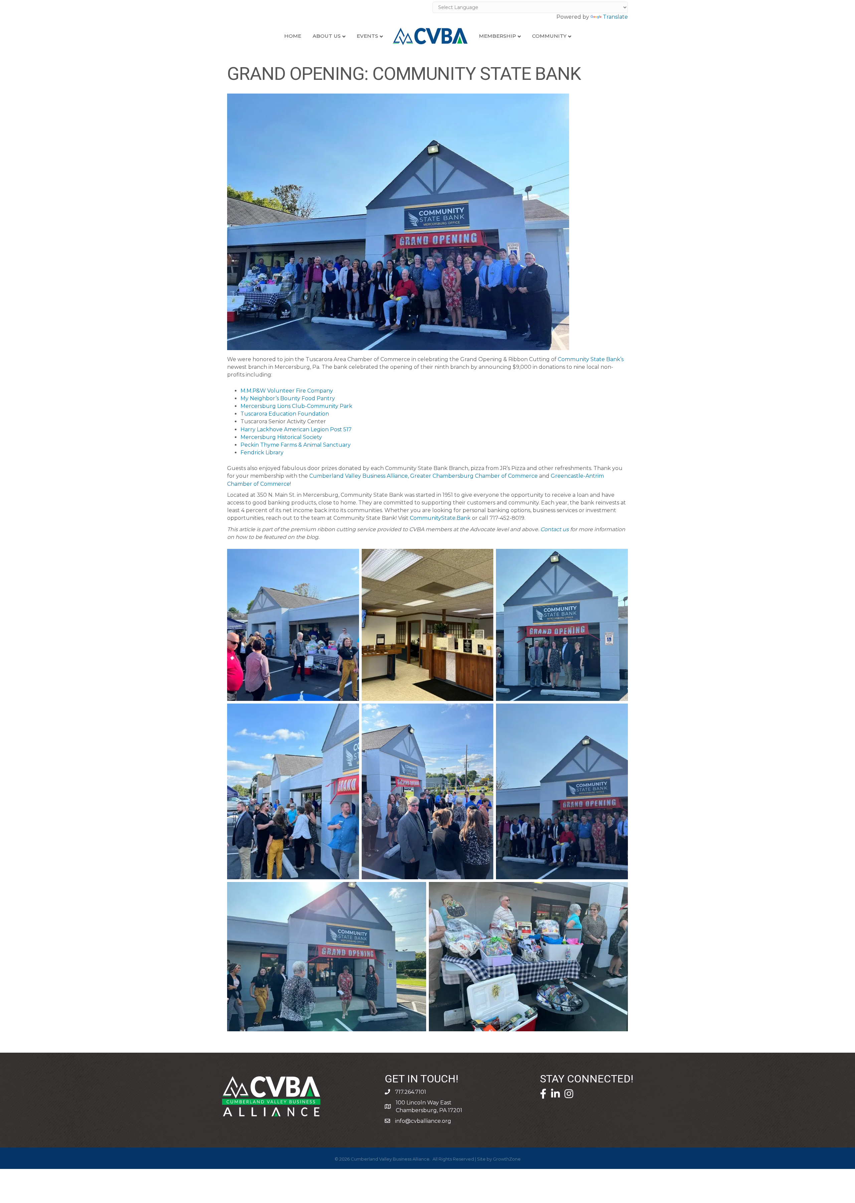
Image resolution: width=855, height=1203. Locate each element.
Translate (615, 17)
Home (292, 36)
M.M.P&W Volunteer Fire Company (286, 391)
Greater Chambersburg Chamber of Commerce (474, 476)
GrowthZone (507, 1159)
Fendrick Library (262, 452)
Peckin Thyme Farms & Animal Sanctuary (295, 445)
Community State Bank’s (591, 359)
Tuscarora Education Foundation (284, 414)
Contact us (554, 529)
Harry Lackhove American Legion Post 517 (296, 429)
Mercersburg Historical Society (281, 437)
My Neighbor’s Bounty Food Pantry (287, 398)
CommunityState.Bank (440, 518)
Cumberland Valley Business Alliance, (359, 476)
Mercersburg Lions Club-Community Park (296, 406)
